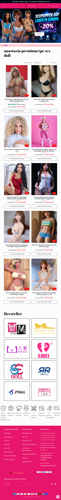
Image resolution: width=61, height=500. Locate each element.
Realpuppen (28, 496)
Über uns (25, 437)
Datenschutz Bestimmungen (27, 449)
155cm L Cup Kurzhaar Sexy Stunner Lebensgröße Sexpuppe (17, 293)
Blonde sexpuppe (9, 459)
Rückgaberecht (27, 440)
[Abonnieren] (28, 484)
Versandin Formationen (29, 444)
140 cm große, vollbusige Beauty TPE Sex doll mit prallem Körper (16, 100)
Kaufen (39, 34)
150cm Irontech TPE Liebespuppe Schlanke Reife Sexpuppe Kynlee (17, 197)
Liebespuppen (8, 437)
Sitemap (24, 458)
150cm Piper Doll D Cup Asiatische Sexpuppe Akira (44, 100)
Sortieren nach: (28, 62)
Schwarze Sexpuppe (10, 455)
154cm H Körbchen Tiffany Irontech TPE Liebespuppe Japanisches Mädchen (44, 150)
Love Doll (7, 448)
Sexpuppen (7, 433)
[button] (4, 5)
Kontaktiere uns (27, 433)
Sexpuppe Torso (9, 452)
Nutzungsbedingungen (29, 454)
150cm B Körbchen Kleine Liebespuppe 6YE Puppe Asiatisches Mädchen (16, 245)
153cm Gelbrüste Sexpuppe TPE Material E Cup (16, 150)
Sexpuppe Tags (26, 461)
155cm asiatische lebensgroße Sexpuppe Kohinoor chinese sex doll (44, 293)
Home (6, 45)
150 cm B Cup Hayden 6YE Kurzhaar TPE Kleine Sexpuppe (44, 245)
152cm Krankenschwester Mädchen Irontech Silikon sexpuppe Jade (44, 197)
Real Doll (7, 444)
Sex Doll (6, 440)
